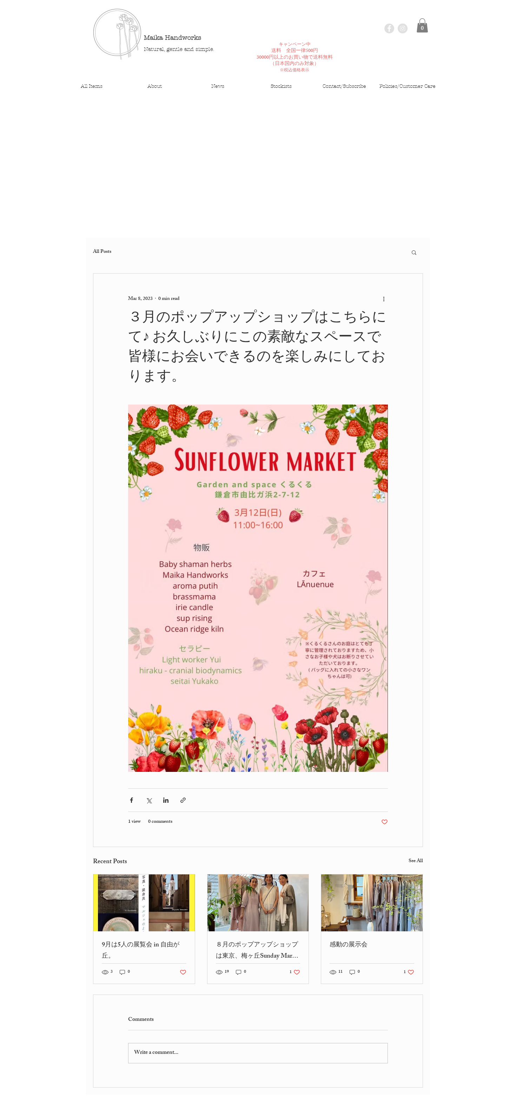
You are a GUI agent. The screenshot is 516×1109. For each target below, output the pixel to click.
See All (416, 862)
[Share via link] (183, 800)
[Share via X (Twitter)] (148, 800)
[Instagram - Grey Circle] (403, 28)
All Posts (102, 252)
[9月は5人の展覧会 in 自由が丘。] (144, 902)
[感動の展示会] (372, 902)
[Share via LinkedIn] (166, 800)
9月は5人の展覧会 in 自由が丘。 (140, 951)
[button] (422, 25)
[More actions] (383, 299)
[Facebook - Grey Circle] (389, 28)
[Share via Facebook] (131, 800)
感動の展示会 (349, 945)
